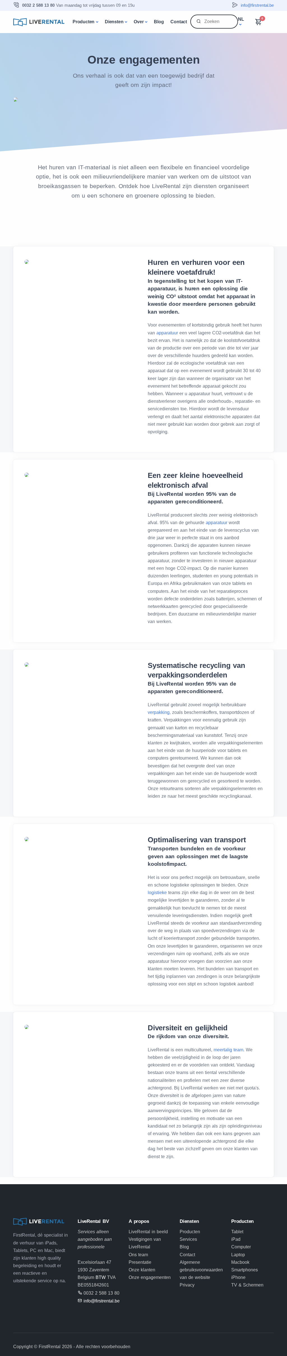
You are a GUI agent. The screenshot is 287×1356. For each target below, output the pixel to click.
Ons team (138, 1254)
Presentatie (140, 1262)
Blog (159, 21)
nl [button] (241, 19)
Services (188, 1239)
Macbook (240, 1262)
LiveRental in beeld (148, 1231)
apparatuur (167, 332)
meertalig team (227, 1049)
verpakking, (159, 712)
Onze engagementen (150, 1277)
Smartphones (244, 1269)
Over (139, 21)
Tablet (237, 1231)
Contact (178, 21)
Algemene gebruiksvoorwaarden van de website (201, 1270)
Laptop (238, 1254)
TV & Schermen (247, 1285)
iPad (235, 1239)
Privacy (187, 1285)
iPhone (238, 1277)
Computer (241, 1246)
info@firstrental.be (257, 5)
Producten (83, 21)
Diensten (114, 21)
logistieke (157, 892)
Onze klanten (142, 1269)
